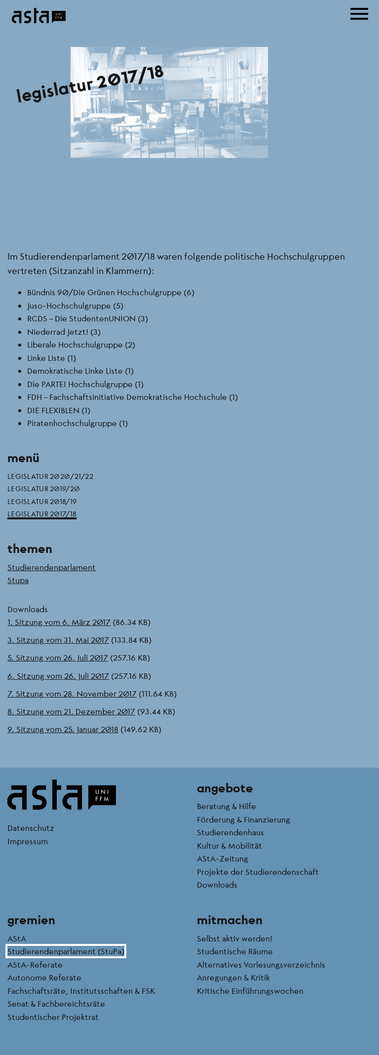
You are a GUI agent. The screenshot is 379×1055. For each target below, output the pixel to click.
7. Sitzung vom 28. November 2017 (72, 693)
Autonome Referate (44, 977)
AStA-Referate (35, 964)
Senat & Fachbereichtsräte (56, 1003)
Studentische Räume (235, 951)
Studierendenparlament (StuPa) (65, 951)
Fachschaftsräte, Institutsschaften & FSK (81, 990)
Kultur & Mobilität (229, 845)
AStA (16, 938)
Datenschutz (30, 827)
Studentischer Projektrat (53, 1017)
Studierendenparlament (51, 567)
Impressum (27, 841)
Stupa (18, 580)
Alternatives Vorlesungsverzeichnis (261, 964)
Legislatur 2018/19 (41, 501)
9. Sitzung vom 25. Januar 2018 (62, 729)
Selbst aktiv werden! (234, 938)
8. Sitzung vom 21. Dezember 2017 (71, 711)
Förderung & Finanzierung (243, 819)
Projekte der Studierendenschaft (258, 871)
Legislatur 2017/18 (41, 513)
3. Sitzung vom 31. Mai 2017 (58, 639)
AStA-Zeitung (222, 858)
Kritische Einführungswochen (250, 990)
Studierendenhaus (230, 832)
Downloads (217, 884)
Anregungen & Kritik (233, 977)
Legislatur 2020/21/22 (50, 476)
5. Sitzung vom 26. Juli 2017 (57, 657)
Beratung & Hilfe (226, 806)
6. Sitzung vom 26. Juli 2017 (58, 675)
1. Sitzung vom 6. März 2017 (59, 622)
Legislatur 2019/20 (43, 488)
